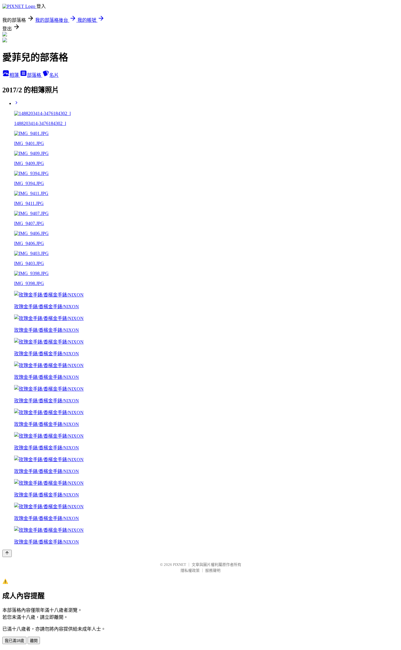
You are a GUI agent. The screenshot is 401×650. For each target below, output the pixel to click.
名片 (54, 75)
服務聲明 (212, 570)
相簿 (14, 75)
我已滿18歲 (14, 641)
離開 (34, 641)
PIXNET (179, 564)
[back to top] (7, 553)
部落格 (34, 75)
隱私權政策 (190, 570)
